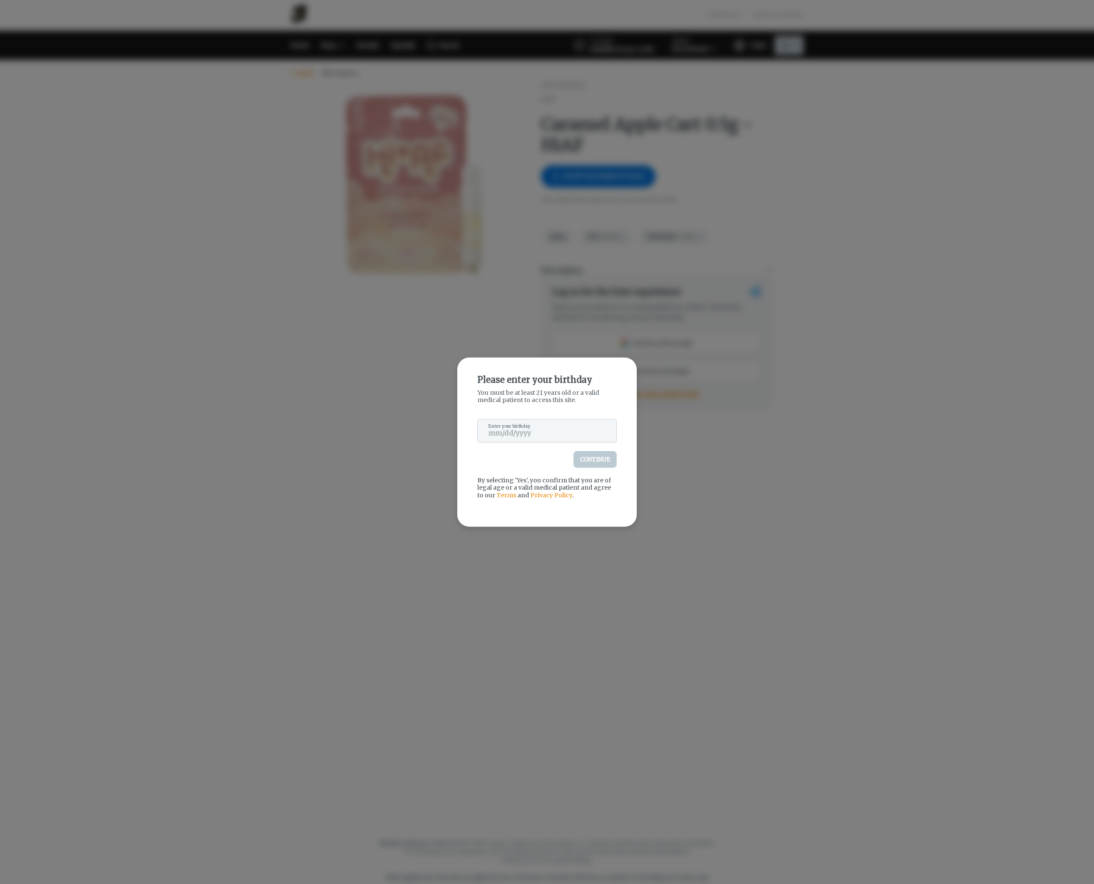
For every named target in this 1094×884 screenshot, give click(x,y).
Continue (595, 459)
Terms (506, 495)
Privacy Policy (551, 495)
